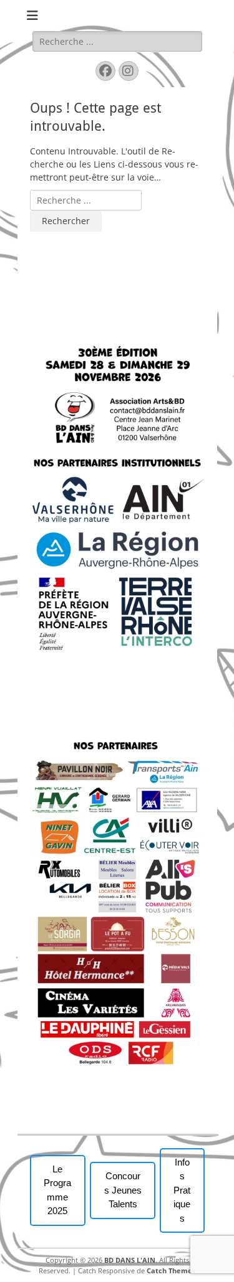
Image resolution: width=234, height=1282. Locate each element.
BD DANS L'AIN (129, 1260)
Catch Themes (171, 1270)
